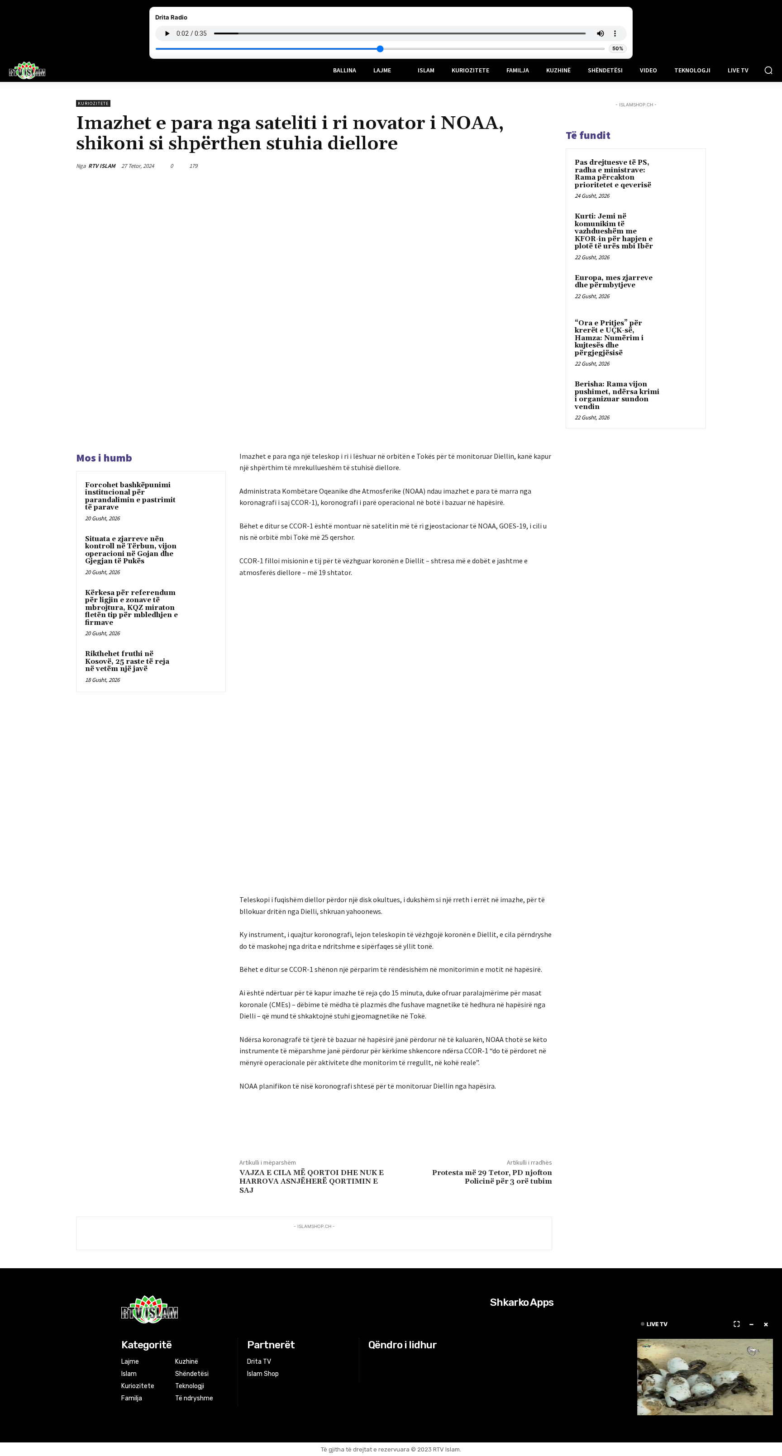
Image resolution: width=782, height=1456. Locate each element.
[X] (480, 166)
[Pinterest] (500, 166)
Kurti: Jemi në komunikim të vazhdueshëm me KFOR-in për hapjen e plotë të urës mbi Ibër (614, 231)
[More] (542, 166)
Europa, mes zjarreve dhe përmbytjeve (614, 282)
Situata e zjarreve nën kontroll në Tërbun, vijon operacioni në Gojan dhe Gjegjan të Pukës (130, 550)
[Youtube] (408, 1362)
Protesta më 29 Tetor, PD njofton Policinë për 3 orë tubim (492, 1177)
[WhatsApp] (521, 166)
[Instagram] (385, 1362)
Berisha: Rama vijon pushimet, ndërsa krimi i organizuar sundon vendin (617, 395)
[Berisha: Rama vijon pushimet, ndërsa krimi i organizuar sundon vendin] (681, 395)
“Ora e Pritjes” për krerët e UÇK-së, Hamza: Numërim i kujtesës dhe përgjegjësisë (609, 338)
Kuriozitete (93, 103)
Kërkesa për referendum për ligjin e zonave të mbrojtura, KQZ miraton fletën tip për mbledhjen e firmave (131, 608)
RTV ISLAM (101, 166)
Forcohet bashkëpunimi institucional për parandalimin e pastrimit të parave (130, 496)
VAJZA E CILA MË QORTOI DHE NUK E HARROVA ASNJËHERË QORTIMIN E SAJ (311, 1181)
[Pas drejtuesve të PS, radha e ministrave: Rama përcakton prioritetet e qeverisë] (681, 173)
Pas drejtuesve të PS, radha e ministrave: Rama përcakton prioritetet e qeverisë (613, 174)
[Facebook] (459, 166)
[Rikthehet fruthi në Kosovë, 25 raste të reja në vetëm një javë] (199, 666)
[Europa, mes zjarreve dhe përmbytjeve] (681, 289)
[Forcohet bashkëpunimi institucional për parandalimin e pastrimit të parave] (199, 497)
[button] (768, 70)
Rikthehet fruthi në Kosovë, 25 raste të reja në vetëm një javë (127, 661)
